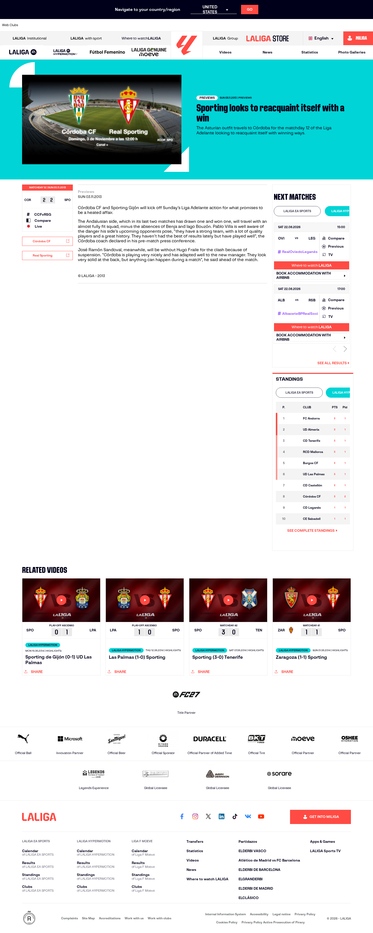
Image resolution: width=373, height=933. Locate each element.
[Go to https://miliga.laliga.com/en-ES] (358, 38)
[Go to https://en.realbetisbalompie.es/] (279, 25)
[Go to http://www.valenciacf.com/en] (349, 25)
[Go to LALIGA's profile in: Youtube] (261, 816)
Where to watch (141, 38)
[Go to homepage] (186, 57)
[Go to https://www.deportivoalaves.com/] (102, 25)
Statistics (309, 52)
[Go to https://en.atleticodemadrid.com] (49, 25)
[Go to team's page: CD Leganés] (294, 507)
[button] (23, 52)
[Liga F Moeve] (107, 52)
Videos (225, 52)
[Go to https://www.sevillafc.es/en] (332, 25)
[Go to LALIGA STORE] (267, 38)
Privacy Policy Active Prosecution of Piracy (273, 922)
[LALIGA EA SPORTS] (23, 52)
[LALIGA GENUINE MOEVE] (149, 52)
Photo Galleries (351, 52)
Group (225, 38)
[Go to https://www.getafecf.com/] (155, 25)
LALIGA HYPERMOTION (348, 211)
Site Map (88, 918)
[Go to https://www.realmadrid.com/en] (296, 25)
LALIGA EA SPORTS (297, 211)
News (267, 52)
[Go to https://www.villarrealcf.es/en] (367, 25)
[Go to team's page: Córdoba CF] (294, 496)
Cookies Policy (227, 922)
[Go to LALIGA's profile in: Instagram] (195, 816)
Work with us (134, 918)
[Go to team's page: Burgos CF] (294, 463)
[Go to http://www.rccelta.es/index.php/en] (85, 25)
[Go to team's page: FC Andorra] (294, 418)
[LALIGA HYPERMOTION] (65, 52)
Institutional (29, 38)
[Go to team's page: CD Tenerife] (294, 441)
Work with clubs (159, 918)
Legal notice (282, 914)
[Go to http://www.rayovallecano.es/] (226, 25)
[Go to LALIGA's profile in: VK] (247, 816)
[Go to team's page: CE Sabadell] (294, 519)
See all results (332, 363)
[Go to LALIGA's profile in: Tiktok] (234, 816)
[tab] (297, 211)
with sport (86, 38)
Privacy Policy (305, 914)
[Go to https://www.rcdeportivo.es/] (243, 25)
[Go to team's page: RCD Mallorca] (294, 452)
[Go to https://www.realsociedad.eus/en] (314, 25)
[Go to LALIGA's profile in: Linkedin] (221, 816)
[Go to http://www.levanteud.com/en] (173, 25)
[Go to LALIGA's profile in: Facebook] (182, 816)
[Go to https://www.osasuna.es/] (67, 25)
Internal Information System (225, 914)
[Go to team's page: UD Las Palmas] (294, 474)
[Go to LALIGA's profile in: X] (208, 816)
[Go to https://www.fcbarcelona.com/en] (138, 25)
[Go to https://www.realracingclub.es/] (208, 25)
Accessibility (259, 914)
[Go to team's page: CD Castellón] (294, 485)
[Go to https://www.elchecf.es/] (120, 25)
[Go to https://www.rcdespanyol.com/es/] (261, 25)
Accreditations (110, 918)
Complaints (69, 918)
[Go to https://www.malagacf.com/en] (191, 25)
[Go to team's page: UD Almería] (294, 429)
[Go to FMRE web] (29, 918)
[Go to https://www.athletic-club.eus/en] (32, 25)
